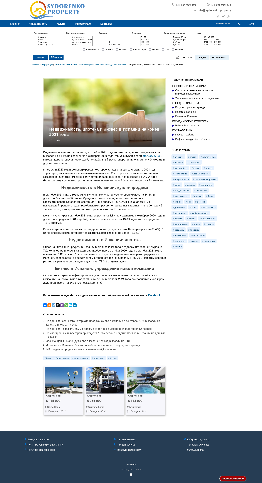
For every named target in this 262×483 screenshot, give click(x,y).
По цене (202, 57)
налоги (191, 218)
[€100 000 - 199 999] (212, 42)
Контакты (106, 23)
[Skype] (70, 305)
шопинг (178, 246)
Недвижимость (38, 23)
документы (180, 207)
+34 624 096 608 (186, 4)
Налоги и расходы (185, 111)
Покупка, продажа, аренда (190, 107)
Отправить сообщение (233, 478)
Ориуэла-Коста (182, 179)
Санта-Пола (206, 184)
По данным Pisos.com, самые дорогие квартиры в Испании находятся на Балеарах (99, 329)
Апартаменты (53, 395)
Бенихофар (194, 162)
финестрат (209, 240)
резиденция (180, 235)
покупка (210, 224)
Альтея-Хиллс (209, 156)
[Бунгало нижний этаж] (81, 42)
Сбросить (56, 57)
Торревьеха (201, 190)
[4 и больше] (114, 44)
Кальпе (208, 167)
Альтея (193, 156)
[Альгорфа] (49, 42)
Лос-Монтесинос (201, 173)
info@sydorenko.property (214, 10)
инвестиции (63, 357)
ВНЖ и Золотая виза (187, 125)
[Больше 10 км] (180, 37)
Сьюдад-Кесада (182, 190)
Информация (83, 23)
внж (189, 201)
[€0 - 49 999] (212, 37)
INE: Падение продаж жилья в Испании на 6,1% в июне (81, 349)
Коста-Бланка (181, 173)
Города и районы (185, 134)
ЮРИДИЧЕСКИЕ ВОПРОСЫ (190, 121)
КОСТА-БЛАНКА (182, 130)
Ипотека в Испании (186, 116)
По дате (187, 57)
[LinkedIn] (75, 305)
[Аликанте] (49, 37)
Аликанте (179, 156)
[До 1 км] (180, 42)
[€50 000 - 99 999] (212, 40)
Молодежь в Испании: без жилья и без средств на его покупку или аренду (93, 345)
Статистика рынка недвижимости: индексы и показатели (194, 92)
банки (49, 357)
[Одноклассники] (49, 305)
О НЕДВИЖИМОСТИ (185, 102)
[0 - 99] (147, 37)
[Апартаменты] (81, 37)
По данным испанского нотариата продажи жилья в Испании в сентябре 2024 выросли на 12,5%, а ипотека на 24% (103, 322)
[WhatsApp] (66, 305)
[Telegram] (53, 305)
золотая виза (209, 207)
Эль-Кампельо (181, 196)
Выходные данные (38, 439)
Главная (15, 23)
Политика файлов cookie (41, 449)
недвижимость (81, 357)
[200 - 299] (147, 42)
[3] (114, 42)
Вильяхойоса (181, 167)
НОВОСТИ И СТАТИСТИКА (189, 85)
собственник (198, 235)
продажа (194, 229)
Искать (40, 57)
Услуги (61, 23)
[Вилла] (81, 44)
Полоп (178, 184)
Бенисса (179, 162)
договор (201, 201)
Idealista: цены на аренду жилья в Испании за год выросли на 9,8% (88, 341)
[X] (58, 305)
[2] (114, 40)
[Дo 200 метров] (180, 40)
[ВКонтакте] (45, 305)
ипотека (178, 218)
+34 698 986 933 (220, 4)
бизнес (113, 357)
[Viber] (62, 305)
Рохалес (191, 184)
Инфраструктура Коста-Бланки (192, 139)
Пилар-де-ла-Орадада (206, 179)
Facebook (154, 295)
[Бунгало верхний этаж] (81, 40)
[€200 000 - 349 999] (212, 44)
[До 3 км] (180, 44)
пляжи (197, 224)
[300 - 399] (147, 44)
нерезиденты (181, 224)
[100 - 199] (147, 40)
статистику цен (152, 156)
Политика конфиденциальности (45, 444)
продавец (179, 229)
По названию (219, 57)
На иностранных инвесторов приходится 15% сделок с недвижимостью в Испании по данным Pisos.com (105, 334)
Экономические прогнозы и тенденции (197, 98)
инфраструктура (200, 212)
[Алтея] (49, 40)
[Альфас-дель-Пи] (49, 44)
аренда (198, 196)
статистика (99, 357)
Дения (196, 167)
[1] (114, 37)
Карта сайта (131, 464)
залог (194, 207)
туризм (194, 240)
